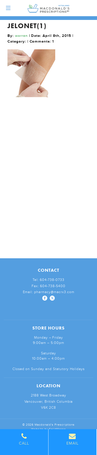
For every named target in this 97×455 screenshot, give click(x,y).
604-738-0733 (52, 280)
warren (21, 35)
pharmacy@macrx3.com (54, 292)
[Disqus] (48, 164)
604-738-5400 (52, 286)
